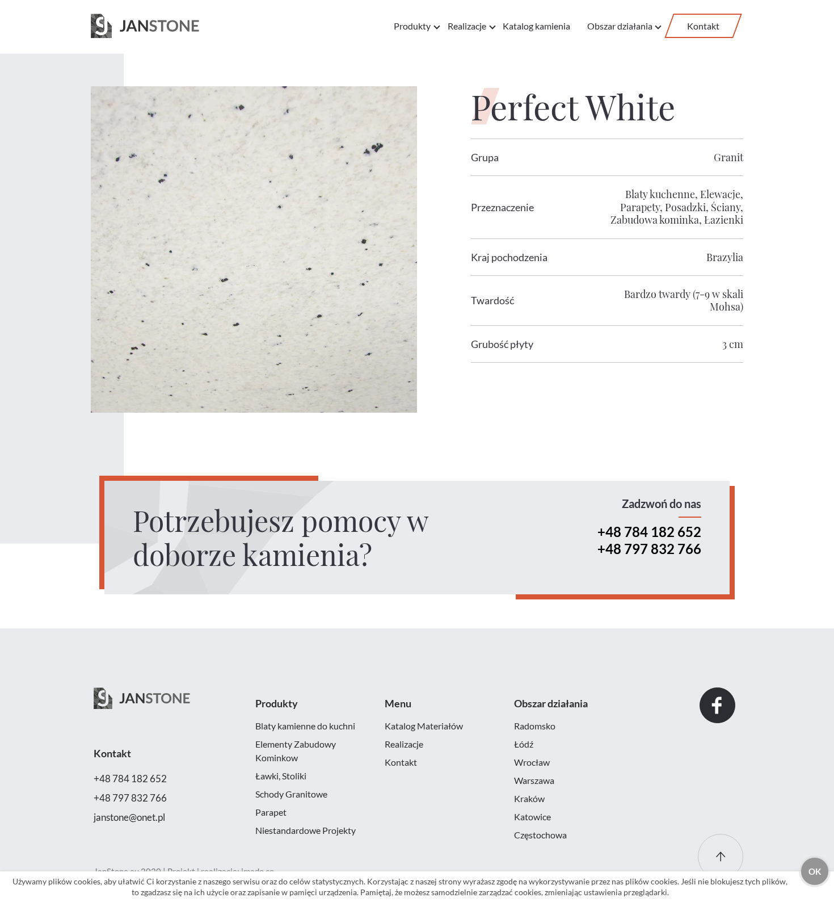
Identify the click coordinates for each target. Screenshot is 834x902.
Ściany (725, 207)
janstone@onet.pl (129, 817)
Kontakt (703, 25)
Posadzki (685, 207)
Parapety (640, 207)
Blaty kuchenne (660, 194)
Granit (728, 157)
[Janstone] (145, 26)
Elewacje (720, 194)
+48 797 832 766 (649, 548)
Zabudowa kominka (654, 219)
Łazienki (723, 219)
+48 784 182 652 (649, 531)
